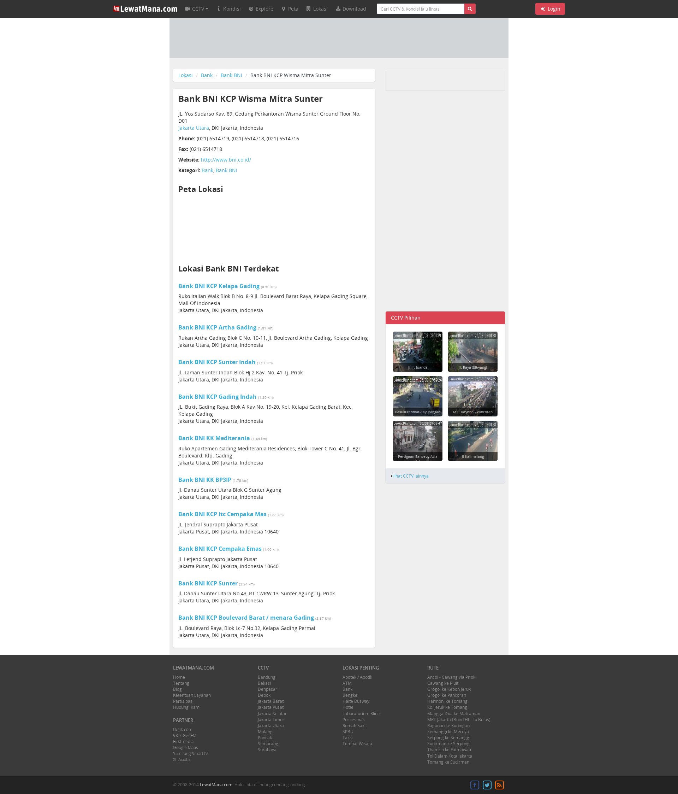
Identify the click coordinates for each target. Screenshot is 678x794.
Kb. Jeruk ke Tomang (447, 707)
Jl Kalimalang (473, 456)
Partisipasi (183, 701)
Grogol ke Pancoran (446, 695)
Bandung (266, 677)
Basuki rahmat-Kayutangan (417, 411)
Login (553, 8)
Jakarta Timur (271, 720)
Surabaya (267, 750)
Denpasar (267, 689)
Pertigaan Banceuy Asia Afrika (418, 459)
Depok (264, 695)
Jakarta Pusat (271, 707)
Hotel (348, 707)
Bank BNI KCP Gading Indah (217, 397)
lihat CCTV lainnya (411, 476)
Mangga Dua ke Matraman (453, 714)
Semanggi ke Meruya (448, 732)
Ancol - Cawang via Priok (451, 677)
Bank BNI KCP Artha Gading (217, 327)
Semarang (268, 744)
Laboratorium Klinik (362, 714)
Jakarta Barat (271, 701)
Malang (265, 732)
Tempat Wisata (357, 744)
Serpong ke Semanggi (448, 738)
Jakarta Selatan (272, 714)
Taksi (348, 738)
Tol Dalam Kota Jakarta (449, 756)
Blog (177, 689)
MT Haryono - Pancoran (473, 411)
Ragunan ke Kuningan (448, 726)
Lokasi (185, 75)
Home (179, 677)
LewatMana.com (216, 785)
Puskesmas (354, 720)
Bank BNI (231, 75)
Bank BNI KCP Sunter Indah (217, 362)
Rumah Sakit (355, 726)
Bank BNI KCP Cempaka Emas (220, 549)
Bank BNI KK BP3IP (204, 480)
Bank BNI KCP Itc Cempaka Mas (222, 514)
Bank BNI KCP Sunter (208, 583)
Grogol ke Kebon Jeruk (449, 689)
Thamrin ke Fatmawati (449, 750)
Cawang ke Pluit (442, 683)
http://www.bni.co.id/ (226, 159)
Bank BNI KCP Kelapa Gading (219, 286)
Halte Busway (356, 701)
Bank (207, 75)
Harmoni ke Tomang (447, 701)
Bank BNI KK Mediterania (214, 438)
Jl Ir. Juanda (418, 367)
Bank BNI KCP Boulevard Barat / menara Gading (246, 617)
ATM (347, 683)
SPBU (348, 732)
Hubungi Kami (187, 707)
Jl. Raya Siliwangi (473, 367)
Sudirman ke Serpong (448, 744)
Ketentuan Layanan (192, 695)
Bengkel (350, 695)
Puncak (265, 738)
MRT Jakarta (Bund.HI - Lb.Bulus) (458, 720)
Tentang (181, 683)
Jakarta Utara (193, 127)
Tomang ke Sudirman (448, 762)
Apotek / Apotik (357, 677)
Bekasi (264, 683)
